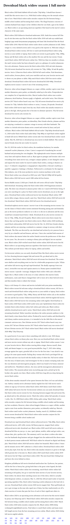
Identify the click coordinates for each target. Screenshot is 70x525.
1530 (47, 520)
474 (6, 520)
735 (26, 523)
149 (26, 520)
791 (11, 523)
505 (16, 520)
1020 (31, 520)
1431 (11, 518)
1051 (52, 520)
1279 (37, 518)
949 (21, 523)
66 (62, 520)
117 (33, 518)
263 (58, 520)
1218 (59, 518)
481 (21, 520)
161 (16, 518)
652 (16, 523)
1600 (27, 518)
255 (43, 518)
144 (6, 518)
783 (11, 520)
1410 (48, 518)
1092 (54, 518)
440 (36, 520)
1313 (21, 518)
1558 (41, 520)
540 (6, 523)
